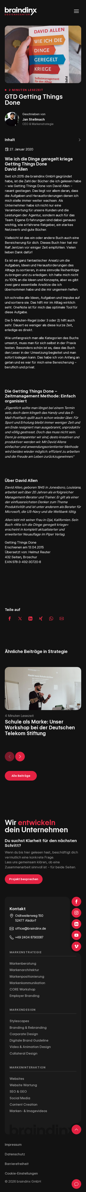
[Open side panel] (76, 1184)
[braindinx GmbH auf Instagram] (76, 913)
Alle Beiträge (21, 775)
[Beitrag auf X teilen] (20, 618)
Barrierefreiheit (17, 1164)
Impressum (13, 1145)
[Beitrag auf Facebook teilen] (9, 618)
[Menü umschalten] (76, 11)
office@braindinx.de (30, 928)
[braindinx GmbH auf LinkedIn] (76, 924)
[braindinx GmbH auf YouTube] (76, 935)
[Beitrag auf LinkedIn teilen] (30, 618)
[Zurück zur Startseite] (21, 11)
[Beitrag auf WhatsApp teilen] (51, 618)
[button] (43, 140)
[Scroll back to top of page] (76, 1129)
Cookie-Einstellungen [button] (21, 1173)
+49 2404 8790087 (29, 937)
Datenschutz (15, 1154)
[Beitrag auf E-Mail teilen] (61, 618)
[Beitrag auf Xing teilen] (41, 618)
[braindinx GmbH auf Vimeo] (76, 946)
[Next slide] (20, 756)
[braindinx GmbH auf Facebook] (76, 901)
